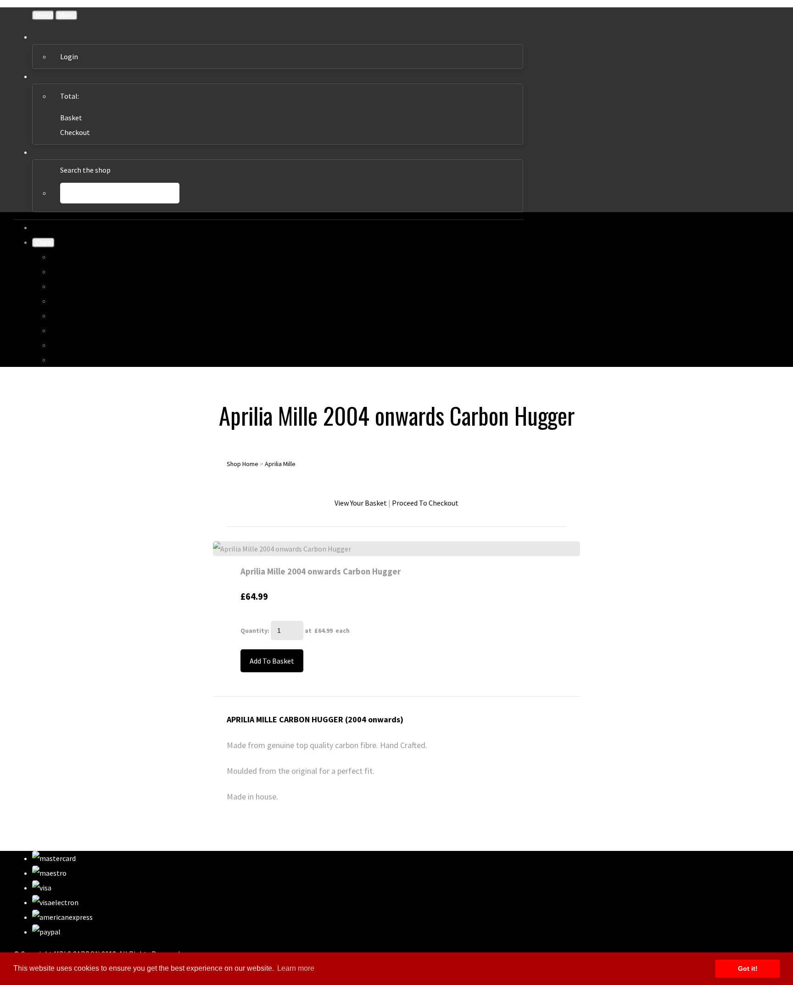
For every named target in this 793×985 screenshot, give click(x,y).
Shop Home (242, 464)
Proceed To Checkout (425, 502)
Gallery (61, 286)
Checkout (75, 132)
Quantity (254, 630)
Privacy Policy (72, 330)
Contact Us (67, 344)
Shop (58, 271)
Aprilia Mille (280, 464)
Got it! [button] (748, 968)
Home (60, 256)
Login (69, 56)
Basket (71, 117)
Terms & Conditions (81, 315)
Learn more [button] (295, 968)
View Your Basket (361, 502)
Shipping (64, 300)
